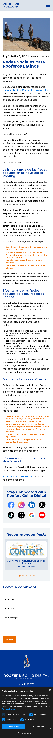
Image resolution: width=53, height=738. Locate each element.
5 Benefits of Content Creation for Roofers (26, 562)
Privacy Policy (8, 709)
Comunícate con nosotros (17, 476)
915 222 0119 (27, 684)
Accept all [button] (14, 726)
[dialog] (26, 712)
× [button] (50, 690)
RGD (24, 56)
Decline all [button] (38, 726)
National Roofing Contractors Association (26, 90)
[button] (19, 575)
